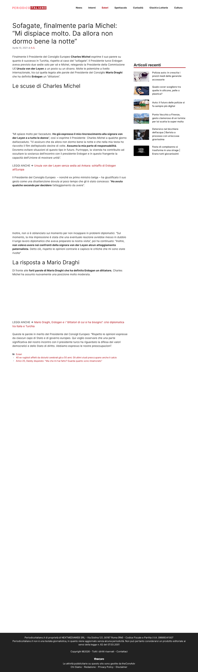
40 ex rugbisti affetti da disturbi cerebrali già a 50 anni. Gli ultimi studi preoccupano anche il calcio (66, 357)
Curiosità (138, 7)
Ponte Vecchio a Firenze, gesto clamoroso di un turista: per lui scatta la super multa (169, 118)
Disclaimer (121, 666)
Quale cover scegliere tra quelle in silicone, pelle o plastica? (166, 90)
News (79, 7)
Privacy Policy (105, 666)
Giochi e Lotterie (158, 7)
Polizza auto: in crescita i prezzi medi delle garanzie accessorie (166, 76)
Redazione (90, 666)
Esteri (105, 7)
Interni (92, 7)
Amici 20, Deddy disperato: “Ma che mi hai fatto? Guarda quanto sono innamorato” (59, 361)
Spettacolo (120, 7)
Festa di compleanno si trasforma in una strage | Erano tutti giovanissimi (166, 150)
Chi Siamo (76, 666)
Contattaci (122, 651)
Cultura (178, 7)
